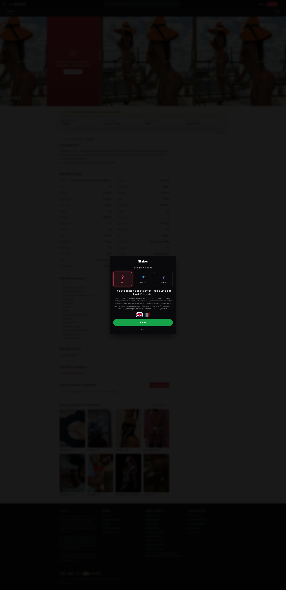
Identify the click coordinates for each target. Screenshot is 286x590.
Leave (143, 329)
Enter (143, 322)
